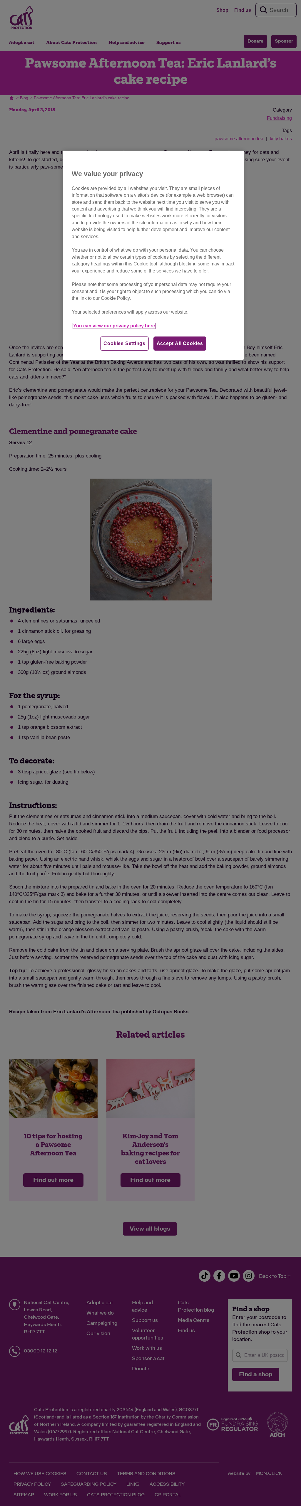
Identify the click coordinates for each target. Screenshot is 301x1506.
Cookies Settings (124, 343)
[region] (153, 255)
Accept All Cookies (180, 343)
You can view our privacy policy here (114, 325)
